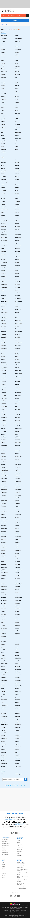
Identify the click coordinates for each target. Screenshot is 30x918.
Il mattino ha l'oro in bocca (22, 873)
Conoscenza (20, 847)
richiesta (18, 817)
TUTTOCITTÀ (12, 907)
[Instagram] (11, 896)
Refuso (4, 848)
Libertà (18, 840)
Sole (3, 864)
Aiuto (20, 911)
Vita (3, 862)
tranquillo (22, 822)
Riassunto (19, 849)
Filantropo (5, 841)
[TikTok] (15, 896)
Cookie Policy (23, 910)
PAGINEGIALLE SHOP (20, 905)
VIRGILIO (7, 905)
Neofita (4, 850)
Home (2, 24)
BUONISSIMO (12, 908)
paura (25, 827)
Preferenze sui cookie (13, 911)
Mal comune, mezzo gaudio (22, 877)
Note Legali (12, 910)
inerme (26, 824)
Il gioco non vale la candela (22, 880)
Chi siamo (6, 910)
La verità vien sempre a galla (21, 863)
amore (20, 826)
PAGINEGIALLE (12, 905)
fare (11, 826)
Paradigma (19, 851)
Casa (3, 866)
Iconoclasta (5, 852)
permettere (11, 824)
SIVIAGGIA (20, 907)
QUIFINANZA (25, 907)
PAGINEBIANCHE (5, 907)
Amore (4, 871)
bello (14, 827)
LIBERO (2, 905)
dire (6, 817)
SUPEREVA (18, 908)
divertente (10, 821)
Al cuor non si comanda (20, 884)
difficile (5, 824)
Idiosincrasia (5, 843)
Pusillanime (5, 845)
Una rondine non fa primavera (22, 870)
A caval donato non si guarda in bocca (22, 887)
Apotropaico (5, 854)
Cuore (4, 873)
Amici (3, 875)
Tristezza (19, 855)
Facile (18, 842)
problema (9, 819)
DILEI (16, 907)
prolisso (22, 819)
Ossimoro (5, 839)
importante (12, 817)
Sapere (9, 10)
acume (19, 824)
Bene (3, 877)
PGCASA (27, 905)
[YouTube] (18, 896)
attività (23, 817)
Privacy (17, 910)
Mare (3, 869)
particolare (6, 827)
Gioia (18, 853)
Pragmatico (20, 845)
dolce (17, 819)
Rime (7, 24)
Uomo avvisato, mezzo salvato (21, 866)
